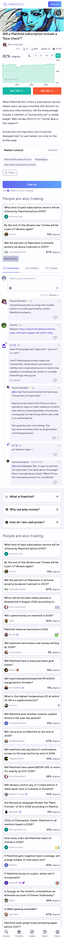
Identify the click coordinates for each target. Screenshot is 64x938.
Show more (11, 258)
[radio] (36, 55)
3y (18, 345)
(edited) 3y (36, 462)
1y (31, 301)
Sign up (55, 4)
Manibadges (41, 159)
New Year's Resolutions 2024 (19, 164)
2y (20, 325)
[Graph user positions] (29, 55)
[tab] (11, 268)
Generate (52, 150)
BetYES (15, 90)
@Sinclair (16, 392)
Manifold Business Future (17, 159)
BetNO (45, 90)
